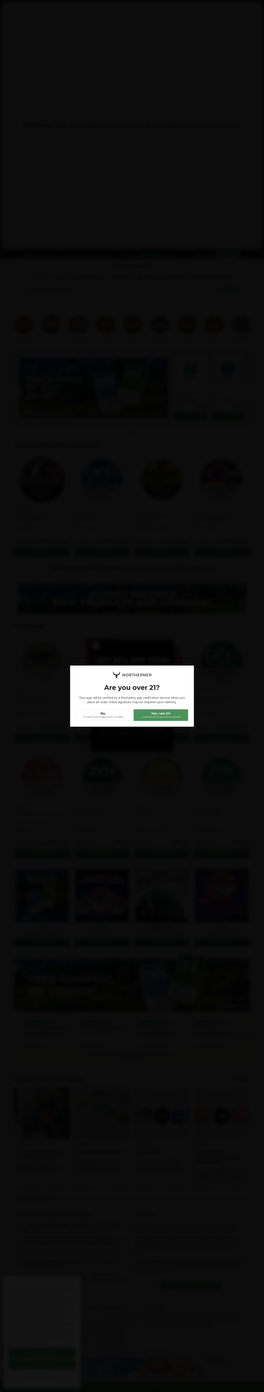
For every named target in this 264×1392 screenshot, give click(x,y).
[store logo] (132, 674)
